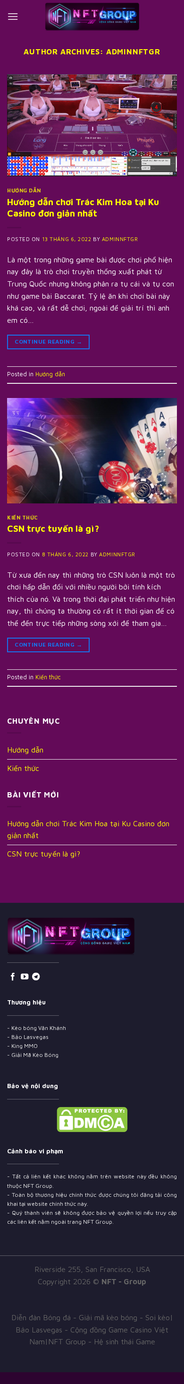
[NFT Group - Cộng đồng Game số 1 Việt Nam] (92, 16)
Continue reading (48, 341)
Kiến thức (22, 517)
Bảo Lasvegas (30, 1036)
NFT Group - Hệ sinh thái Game (101, 1341)
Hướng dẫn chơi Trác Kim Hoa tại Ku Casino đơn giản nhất (83, 207)
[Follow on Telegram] (36, 977)
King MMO (24, 1045)
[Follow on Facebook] (13, 977)
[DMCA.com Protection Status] (92, 1118)
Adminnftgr (133, 51)
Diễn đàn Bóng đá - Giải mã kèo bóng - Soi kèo (90, 1317)
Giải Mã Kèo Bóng (35, 1054)
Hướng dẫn (24, 190)
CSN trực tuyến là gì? (53, 528)
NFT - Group (123, 1281)
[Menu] (12, 16)
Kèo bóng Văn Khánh (38, 1027)
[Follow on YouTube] (24, 977)
